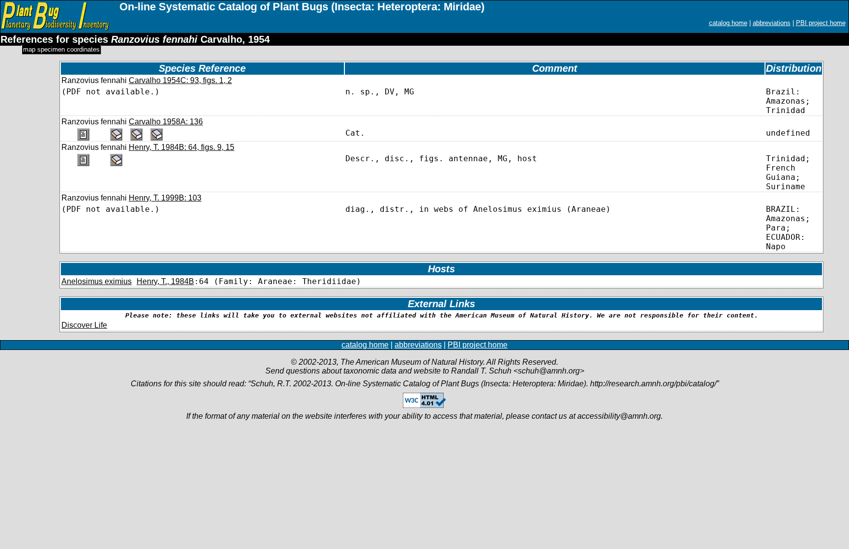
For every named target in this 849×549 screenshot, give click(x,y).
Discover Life (84, 325)
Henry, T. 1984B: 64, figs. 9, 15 (181, 147)
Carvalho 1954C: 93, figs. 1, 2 (180, 80)
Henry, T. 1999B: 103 (165, 198)
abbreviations (772, 23)
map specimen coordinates (61, 49)
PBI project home (821, 23)
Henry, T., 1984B (165, 281)
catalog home (728, 23)
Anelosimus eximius (96, 281)
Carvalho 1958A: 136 (166, 121)
